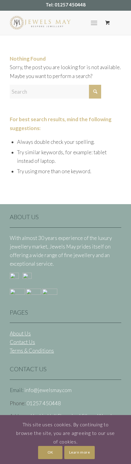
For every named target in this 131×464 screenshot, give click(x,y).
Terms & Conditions (32, 350)
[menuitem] (95, 22)
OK (50, 452)
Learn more (79, 452)
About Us (20, 333)
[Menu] (94, 22)
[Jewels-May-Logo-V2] (54, 22)
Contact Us (22, 342)
